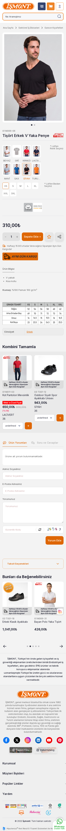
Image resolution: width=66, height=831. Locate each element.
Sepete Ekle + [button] (32, 236)
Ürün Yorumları (17, 442)
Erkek (30, 331)
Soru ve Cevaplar (47, 442)
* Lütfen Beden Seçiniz (52, 185)
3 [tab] (33, 646)
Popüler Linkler (12, 783)
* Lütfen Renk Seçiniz (56, 147)
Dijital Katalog (47, 750)
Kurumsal (8, 763)
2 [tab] (34, 125)
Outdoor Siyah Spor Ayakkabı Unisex (45, 397)
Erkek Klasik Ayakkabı (15, 621)
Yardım (7, 794)
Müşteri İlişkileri (13, 773)
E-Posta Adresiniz (12, 484)
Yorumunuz (8, 499)
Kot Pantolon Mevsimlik (15, 395)
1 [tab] (31, 125)
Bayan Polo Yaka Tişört (47, 621)
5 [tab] (38, 646)
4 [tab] (36, 646)
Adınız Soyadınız (11, 469)
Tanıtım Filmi (22, 750)
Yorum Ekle (54, 540)
